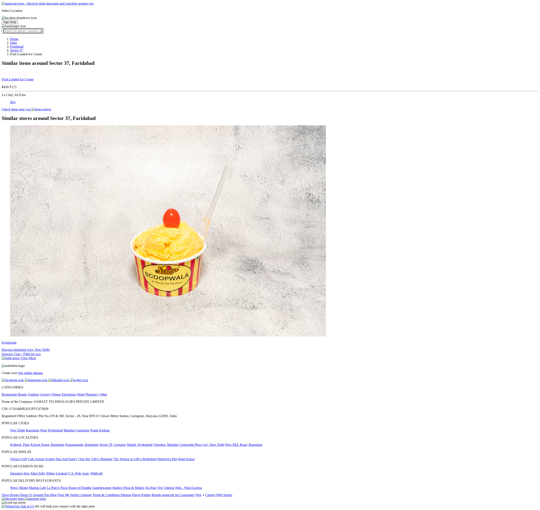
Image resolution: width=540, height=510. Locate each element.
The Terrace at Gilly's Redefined (135, 459)
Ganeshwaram (101, 488)
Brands (156, 495)
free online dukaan (30, 373)
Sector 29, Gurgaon (113, 444)
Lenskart (61, 473)
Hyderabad (55, 430)
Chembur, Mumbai (165, 444)
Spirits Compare (81, 495)
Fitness (56, 394)
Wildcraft (96, 473)
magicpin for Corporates (178, 495)
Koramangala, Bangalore (82, 444)
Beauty (22, 394)
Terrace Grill (18, 459)
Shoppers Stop (20, 473)
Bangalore (32, 430)
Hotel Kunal (186, 459)
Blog (53, 495)
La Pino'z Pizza (57, 488)
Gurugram (82, 430)
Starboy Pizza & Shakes (128, 488)
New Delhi (17, 430)
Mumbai (69, 430)
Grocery (45, 394)
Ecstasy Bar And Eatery (61, 459)
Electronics (69, 394)
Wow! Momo (19, 488)
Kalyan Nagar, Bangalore (48, 444)
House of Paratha (79, 488)
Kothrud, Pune (20, 444)
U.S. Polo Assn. (78, 473)
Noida (94, 430)
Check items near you (16, 109)
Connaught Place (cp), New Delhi (201, 444)
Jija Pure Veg (154, 488)
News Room (10, 495)
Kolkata (104, 430)
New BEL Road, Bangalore (243, 444)
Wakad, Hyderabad (139, 444)
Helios (50, 473)
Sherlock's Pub (167, 459)
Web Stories (224, 495)
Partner (146, 495)
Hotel (81, 394)
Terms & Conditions (106, 495)
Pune (43, 430)
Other (103, 394)
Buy (13, 102)
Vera (198, 495)
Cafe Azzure (36, 459)
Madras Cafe (37, 488)
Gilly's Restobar (101, 459)
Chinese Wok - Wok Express (182, 488)
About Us (25, 495)
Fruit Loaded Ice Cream (18, 79)
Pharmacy (92, 394)
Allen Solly (37, 473)
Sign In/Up (9, 22)
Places (136, 495)
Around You (41, 495)
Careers (210, 495)
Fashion (33, 394)
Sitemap (125, 495)
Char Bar (84, 459)
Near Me (63, 495)
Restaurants (9, 394)
